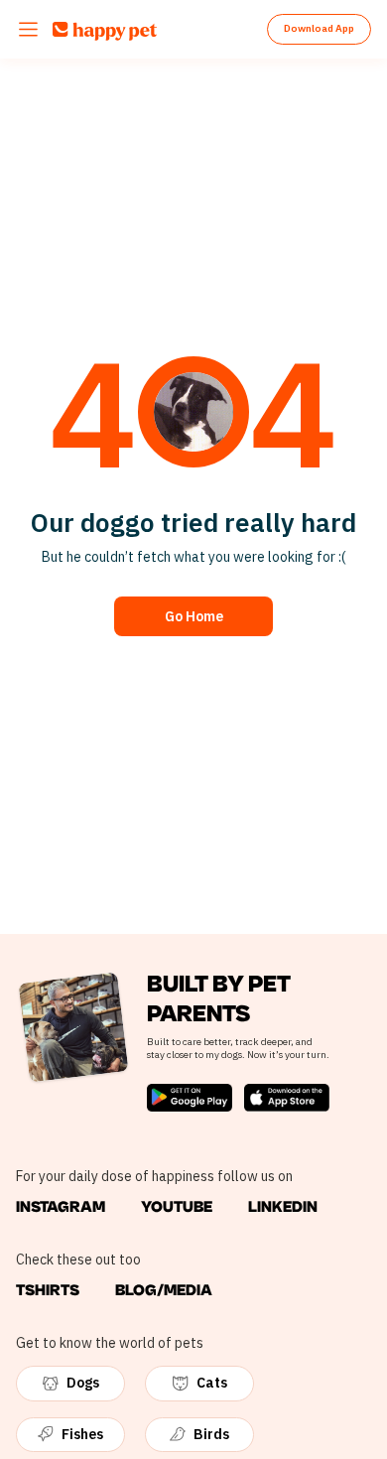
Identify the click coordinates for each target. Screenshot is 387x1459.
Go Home (194, 616)
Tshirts (47, 1290)
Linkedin (283, 1207)
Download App (319, 28)
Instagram (60, 1207)
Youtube (176, 1207)
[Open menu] (28, 29)
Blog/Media (163, 1290)
